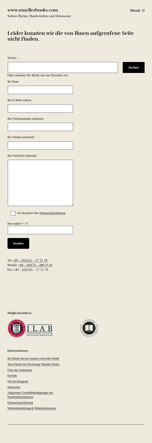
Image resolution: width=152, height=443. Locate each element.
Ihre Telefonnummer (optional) (25, 118)
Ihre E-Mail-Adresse (19, 100)
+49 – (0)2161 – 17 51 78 (30, 260)
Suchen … (13, 58)
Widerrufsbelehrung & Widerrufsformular (31, 408)
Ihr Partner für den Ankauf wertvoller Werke (33, 358)
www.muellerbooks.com (32, 10)
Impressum (13, 387)
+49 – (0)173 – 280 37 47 (35, 265)
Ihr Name (13, 81)
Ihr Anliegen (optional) (20, 137)
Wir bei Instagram (17, 381)
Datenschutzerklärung (52, 213)
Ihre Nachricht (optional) (21, 155)
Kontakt (12, 375)
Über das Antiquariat (19, 370)
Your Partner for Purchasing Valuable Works (33, 364)
